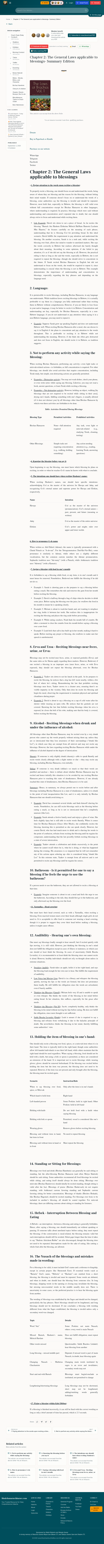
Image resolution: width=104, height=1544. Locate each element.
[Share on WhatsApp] (37, 1422)
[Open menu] (10, 2)
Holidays (49, 1515)
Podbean (78, 1504)
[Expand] (10, 43)
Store (62, 1515)
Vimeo (77, 1509)
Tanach (48, 1506)
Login (33, 1510)
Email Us (95, 1501)
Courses (63, 1504)
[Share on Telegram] (41, 1422)
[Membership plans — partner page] (56, 3)
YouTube (78, 1506)
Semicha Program (66, 1501)
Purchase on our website (40, 148)
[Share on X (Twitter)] (46, 1422)
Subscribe (34, 1513)
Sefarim (48, 1512)
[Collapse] (8, 37)
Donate (63, 1518)
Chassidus (49, 1509)
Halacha (33, 1504)
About (33, 1507)
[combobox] (52, 10)
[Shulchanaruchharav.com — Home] (5, 3)
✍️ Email (73, 46)
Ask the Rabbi (65, 1507)
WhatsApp (85, 46)
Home (8, 19)
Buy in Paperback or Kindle (41, 139)
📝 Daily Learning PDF (39, 51)
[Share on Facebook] (50, 1422)
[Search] (86, 10)
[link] (36, 19)
